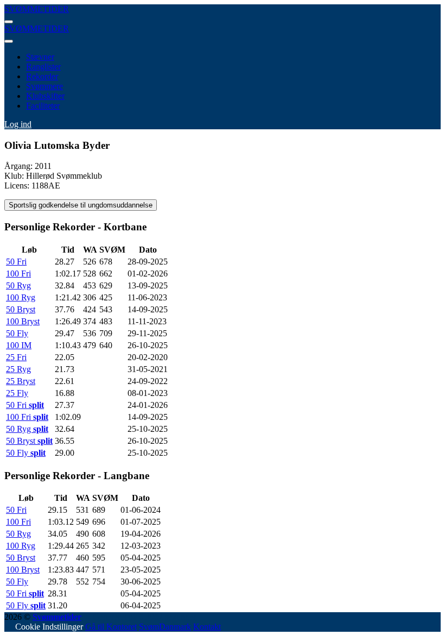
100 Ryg (20, 297)
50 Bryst (20, 309)
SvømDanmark (165, 626)
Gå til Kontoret (111, 626)
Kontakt (207, 626)
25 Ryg (18, 369)
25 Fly (17, 393)
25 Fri (16, 357)
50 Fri (16, 261)
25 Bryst (20, 381)
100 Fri (18, 273)
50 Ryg (18, 285)
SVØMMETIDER (36, 9)
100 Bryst (23, 321)
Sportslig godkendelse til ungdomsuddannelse (80, 205)
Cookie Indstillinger (49, 626)
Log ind (17, 124)
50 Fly (17, 333)
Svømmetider (57, 616)
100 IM (18, 345)
